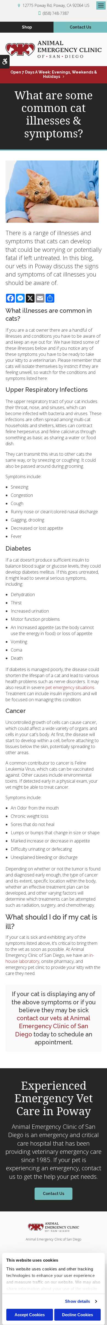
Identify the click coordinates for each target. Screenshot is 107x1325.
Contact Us (80, 27)
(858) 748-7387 (56, 13)
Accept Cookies (30, 1314)
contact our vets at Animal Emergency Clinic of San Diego (53, 1026)
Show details (77, 1301)
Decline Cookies (77, 1314)
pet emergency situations (70, 687)
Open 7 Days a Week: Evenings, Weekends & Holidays (53, 74)
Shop (27, 27)
